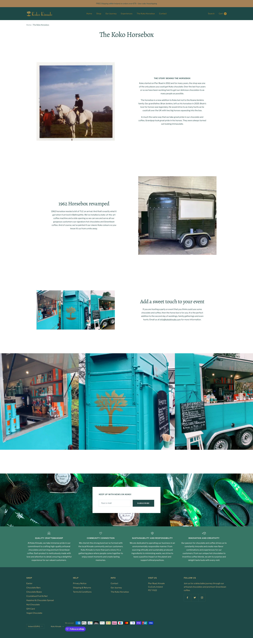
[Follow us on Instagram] (202, 597)
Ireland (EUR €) (34, 626)
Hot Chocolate (33, 604)
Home (89, 13)
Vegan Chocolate (34, 613)
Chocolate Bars (33, 587)
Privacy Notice (79, 583)
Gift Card (30, 609)
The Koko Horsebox (146, 13)
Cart (222, 13)
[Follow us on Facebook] (187, 597)
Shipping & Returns (82, 587)
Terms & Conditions (82, 592)
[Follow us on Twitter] (194, 597)
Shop (98, 13)
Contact (163, 13)
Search (211, 13)
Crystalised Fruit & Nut (37, 596)
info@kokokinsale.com (170, 319)
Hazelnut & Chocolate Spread (40, 600)
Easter (29, 583)
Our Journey (111, 13)
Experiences (126, 13)
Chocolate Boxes (34, 592)
